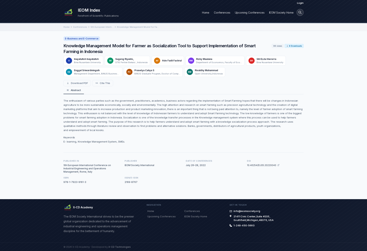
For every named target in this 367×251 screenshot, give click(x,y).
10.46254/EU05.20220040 (261, 165)
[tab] (73, 90)
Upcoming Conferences (250, 12)
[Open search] (300, 12)
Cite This (105, 83)
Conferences (222, 12)
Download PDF (79, 83)
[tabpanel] (183, 121)
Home (205, 12)
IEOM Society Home (281, 12)
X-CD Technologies (119, 246)
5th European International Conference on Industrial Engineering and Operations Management (102, 27)
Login (300, 2)
